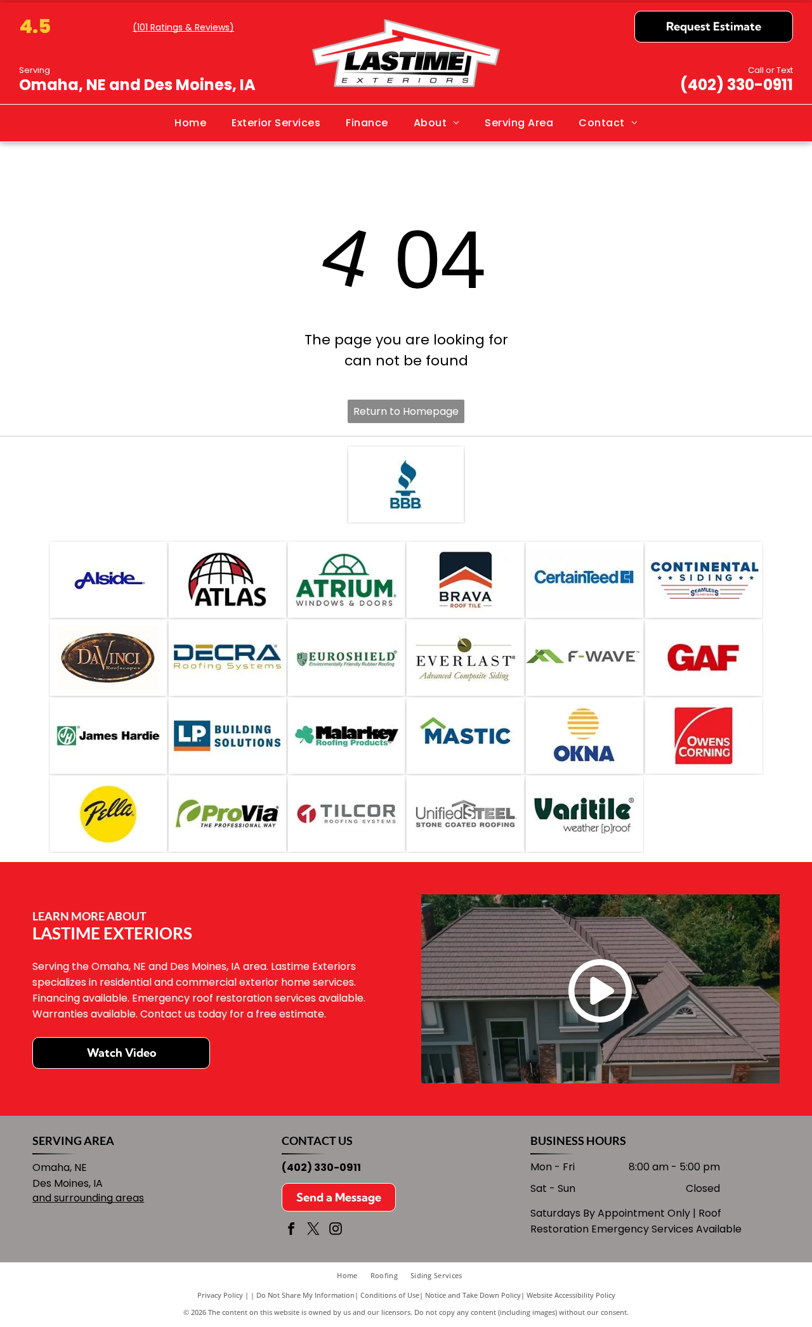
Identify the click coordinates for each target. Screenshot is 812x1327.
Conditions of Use (389, 1295)
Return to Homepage (406, 411)
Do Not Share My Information (305, 1295)
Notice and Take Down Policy (473, 1295)
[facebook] (291, 1230)
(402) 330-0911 (736, 84)
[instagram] (335, 1230)
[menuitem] (190, 123)
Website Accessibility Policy (571, 1295)
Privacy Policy (220, 1295)
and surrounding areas (88, 1198)
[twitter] (313, 1230)
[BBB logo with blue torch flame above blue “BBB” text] (406, 485)
